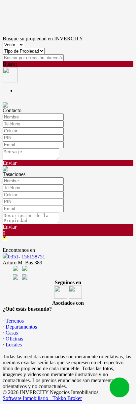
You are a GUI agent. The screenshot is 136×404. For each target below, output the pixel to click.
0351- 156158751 (26, 256)
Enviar (10, 163)
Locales (14, 344)
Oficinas (14, 338)
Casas (12, 333)
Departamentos (21, 327)
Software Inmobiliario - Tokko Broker (42, 398)
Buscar (10, 64)
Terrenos (15, 321)
